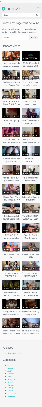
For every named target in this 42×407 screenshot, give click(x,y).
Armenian (11, 368)
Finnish (10, 387)
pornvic (13, 9)
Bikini (9, 376)
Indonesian (11, 393)
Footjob (10, 390)
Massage (11, 396)
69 (8, 365)
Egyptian (10, 385)
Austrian (10, 373)
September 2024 (13, 353)
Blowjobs (11, 379)
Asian (9, 370)
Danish (10, 382)
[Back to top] (38, 403)
